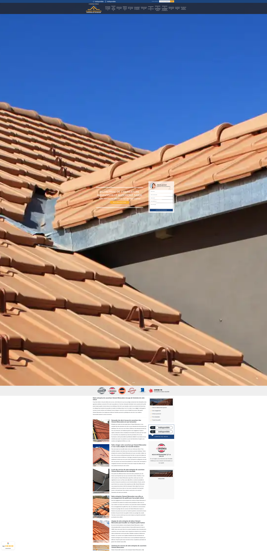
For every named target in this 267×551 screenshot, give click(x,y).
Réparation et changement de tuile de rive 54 (158, 8)
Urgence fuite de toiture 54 (125, 8)
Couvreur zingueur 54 (177, 8)
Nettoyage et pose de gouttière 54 (107, 8)
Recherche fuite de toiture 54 (183, 8)
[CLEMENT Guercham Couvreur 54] (94, 8)
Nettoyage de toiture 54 (130, 8)
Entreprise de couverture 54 (151, 8)
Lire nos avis (8, 548)
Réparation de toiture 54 (119, 8)
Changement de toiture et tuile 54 (137, 8)
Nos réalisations (119, 202)
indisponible (99, 1)
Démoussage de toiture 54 (144, 8)
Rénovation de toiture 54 (171, 8)
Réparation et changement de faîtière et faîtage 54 (165, 8)
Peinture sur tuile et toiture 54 (113, 8)
